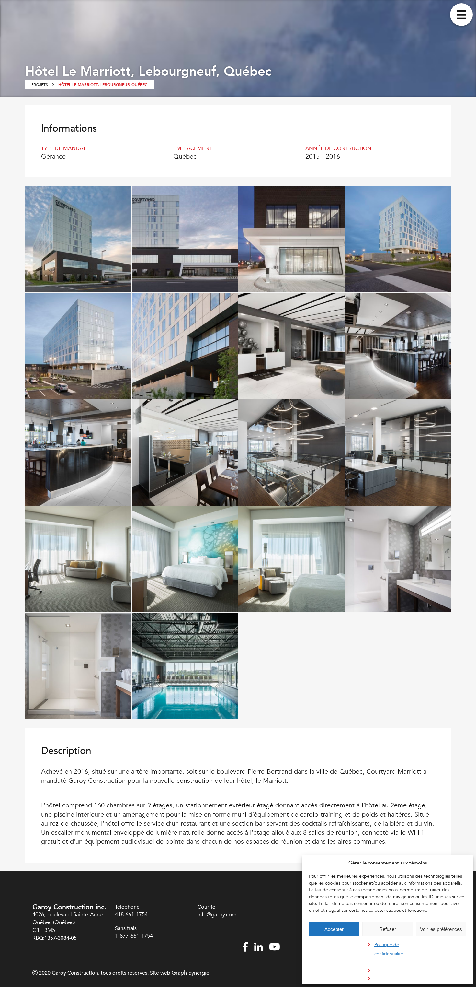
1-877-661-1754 (134, 936)
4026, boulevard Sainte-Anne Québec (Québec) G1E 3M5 (67, 922)
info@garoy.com (217, 914)
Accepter (334, 929)
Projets (39, 84)
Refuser (387, 929)
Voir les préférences (441, 929)
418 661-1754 (131, 914)
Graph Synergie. (191, 973)
